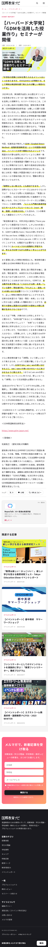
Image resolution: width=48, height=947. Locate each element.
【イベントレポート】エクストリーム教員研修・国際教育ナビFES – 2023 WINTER (23, 715)
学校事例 (5, 849)
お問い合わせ (7, 915)
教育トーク (6, 863)
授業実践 (5, 840)
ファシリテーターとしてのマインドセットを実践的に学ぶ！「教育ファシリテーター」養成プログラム (23, 667)
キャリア (5, 854)
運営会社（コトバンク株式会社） (15, 910)
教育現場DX (6, 867)
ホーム (4, 9)
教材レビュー (7, 889)
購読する (24, 792)
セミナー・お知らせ (9, 893)
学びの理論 (6, 845)
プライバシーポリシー (9, 934)
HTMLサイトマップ (24, 934)
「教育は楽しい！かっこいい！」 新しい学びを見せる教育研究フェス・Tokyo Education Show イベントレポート (23, 574)
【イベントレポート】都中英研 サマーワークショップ (23, 621)
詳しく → (8, 520)
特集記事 (5, 858)
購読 (41, 943)
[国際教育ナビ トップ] (11, 3)
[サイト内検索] (37, 3)
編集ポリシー (7, 906)
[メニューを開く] (43, 3)
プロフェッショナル (9, 884)
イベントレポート (14, 9)
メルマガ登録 (7, 919)
